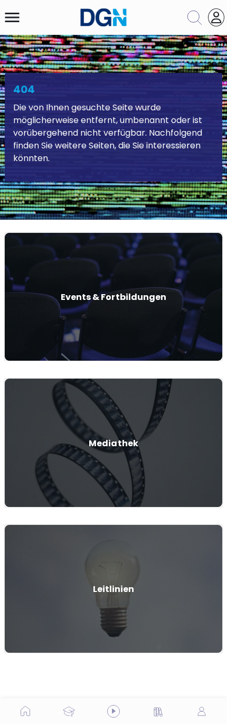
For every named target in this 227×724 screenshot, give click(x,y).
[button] (12, 17)
